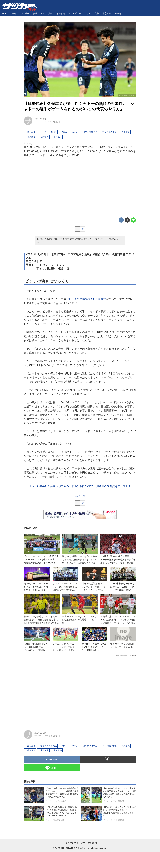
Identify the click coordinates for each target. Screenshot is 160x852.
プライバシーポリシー (74, 842)
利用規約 (92, 842)
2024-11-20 (40, 119)
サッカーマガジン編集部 (47, 122)
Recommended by (122, 655)
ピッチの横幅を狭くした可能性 (87, 299)
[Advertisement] (80, 187)
